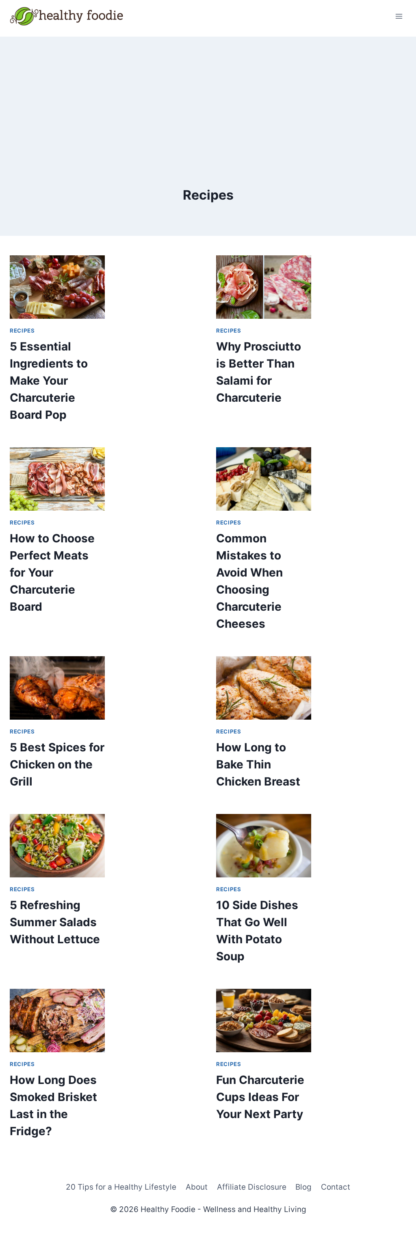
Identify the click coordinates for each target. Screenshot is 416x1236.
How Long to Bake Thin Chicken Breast (258, 764)
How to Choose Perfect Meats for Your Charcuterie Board (52, 572)
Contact (335, 1187)
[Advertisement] (208, 93)
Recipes (22, 330)
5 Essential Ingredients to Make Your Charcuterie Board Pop (49, 380)
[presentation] (57, 287)
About (197, 1187)
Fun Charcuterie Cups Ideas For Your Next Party (260, 1097)
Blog (303, 1187)
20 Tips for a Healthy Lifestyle (121, 1187)
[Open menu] (398, 16)
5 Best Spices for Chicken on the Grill (57, 764)
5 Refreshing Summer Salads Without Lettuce (55, 922)
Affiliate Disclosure (251, 1187)
